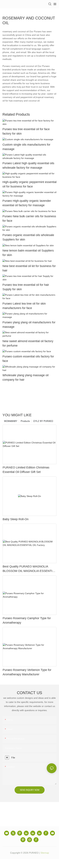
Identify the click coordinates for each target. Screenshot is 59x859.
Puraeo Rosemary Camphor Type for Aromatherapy (27, 620)
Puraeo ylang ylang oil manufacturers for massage (28, 324)
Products (25, 421)
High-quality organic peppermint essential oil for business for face (29, 184)
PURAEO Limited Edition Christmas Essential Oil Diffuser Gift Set (26, 470)
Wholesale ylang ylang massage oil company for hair (25, 377)
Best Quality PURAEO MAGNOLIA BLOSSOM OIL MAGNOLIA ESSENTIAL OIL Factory (29, 569)
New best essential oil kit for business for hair (29, 268)
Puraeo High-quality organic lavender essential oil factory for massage (26, 203)
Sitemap (44, 852)
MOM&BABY (10, 421)
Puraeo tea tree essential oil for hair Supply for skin (25, 287)
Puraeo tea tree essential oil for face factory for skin (26, 131)
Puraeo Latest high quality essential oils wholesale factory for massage (28, 165)
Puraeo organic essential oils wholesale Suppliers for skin (28, 237)
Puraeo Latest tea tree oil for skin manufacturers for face (24, 306)
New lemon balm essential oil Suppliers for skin (28, 253)
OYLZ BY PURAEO (43, 421)
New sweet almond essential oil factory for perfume (27, 343)
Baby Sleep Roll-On (16, 519)
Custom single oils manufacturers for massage (26, 147)
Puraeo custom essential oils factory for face (28, 359)
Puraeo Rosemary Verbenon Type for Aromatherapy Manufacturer (27, 672)
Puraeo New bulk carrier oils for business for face (29, 218)
